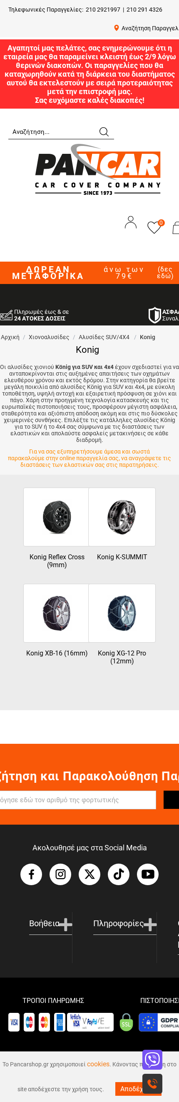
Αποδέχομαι (138, 1089)
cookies (98, 1064)
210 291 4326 (144, 9)
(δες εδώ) (165, 272)
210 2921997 (103, 9)
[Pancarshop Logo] (98, 169)
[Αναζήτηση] (103, 131)
